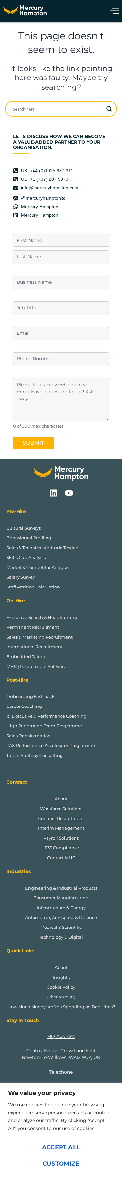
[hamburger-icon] (113, 11)
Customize (61, 1163)
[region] (61, 1137)
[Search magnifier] (109, 108)
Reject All (61, 1179)
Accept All (61, 1147)
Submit (33, 443)
